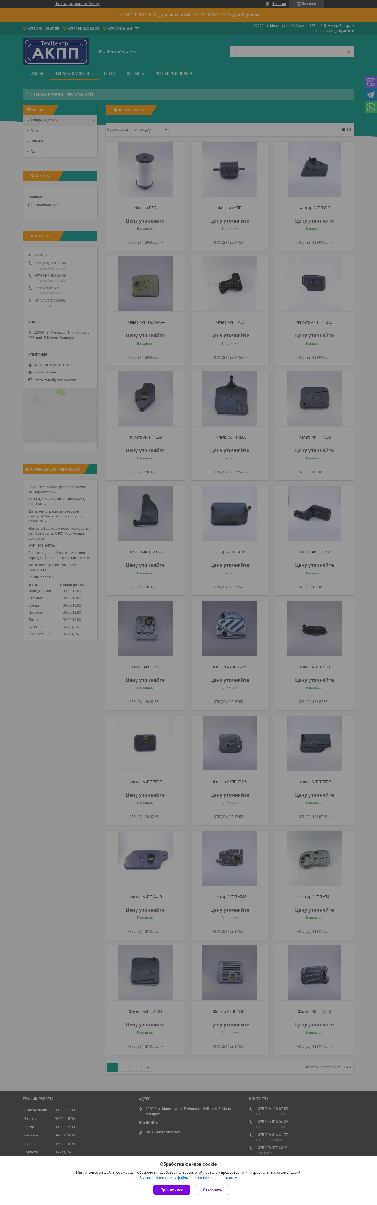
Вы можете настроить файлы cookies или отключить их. (186, 1178)
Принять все (172, 1190)
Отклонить (212, 1190)
